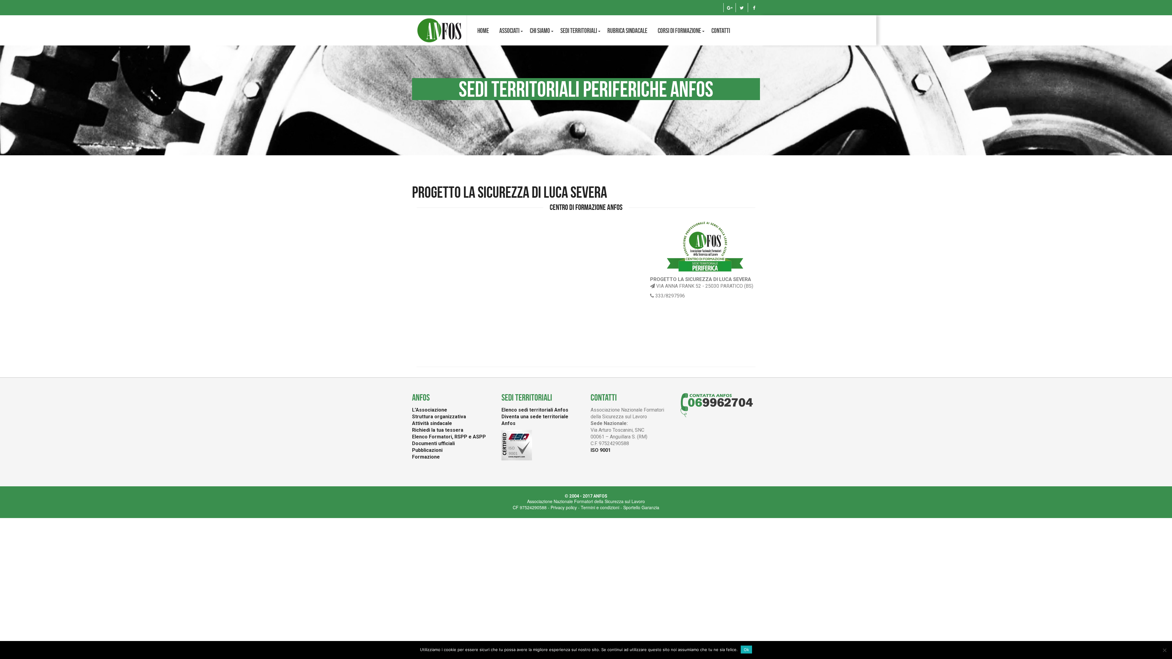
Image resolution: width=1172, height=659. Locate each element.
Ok (746, 649)
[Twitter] (742, 8)
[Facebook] (754, 8)
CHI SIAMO (540, 30)
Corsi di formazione (679, 30)
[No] (1164, 650)
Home (483, 30)
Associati (509, 30)
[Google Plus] (730, 8)
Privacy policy (564, 507)
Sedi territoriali (578, 30)
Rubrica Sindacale (627, 30)
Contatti (720, 30)
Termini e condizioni (600, 507)
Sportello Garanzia (641, 507)
